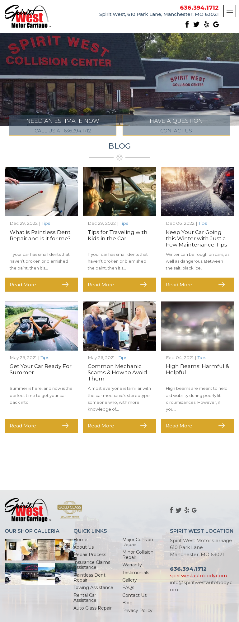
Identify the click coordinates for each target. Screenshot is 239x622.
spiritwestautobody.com (198, 575)
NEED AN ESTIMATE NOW (62, 125)
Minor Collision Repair (137, 554)
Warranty (132, 565)
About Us (83, 547)
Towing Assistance (93, 587)
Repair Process (89, 554)
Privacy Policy (137, 610)
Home (80, 539)
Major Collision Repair (137, 542)
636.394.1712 (199, 8)
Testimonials (135, 572)
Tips (46, 223)
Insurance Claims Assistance (91, 565)
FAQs (128, 587)
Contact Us (134, 595)
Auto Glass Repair (92, 608)
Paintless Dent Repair (89, 577)
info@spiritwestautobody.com (201, 585)
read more (23, 285)
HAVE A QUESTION (176, 125)
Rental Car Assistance (84, 597)
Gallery (129, 580)
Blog (127, 603)
